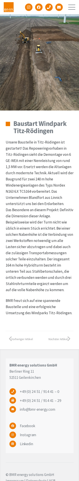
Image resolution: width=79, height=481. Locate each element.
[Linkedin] (14, 443)
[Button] (28, 7)
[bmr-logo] (9, 7)
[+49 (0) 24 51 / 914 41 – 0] (14, 391)
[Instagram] (14, 434)
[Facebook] (14, 425)
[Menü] (71, 7)
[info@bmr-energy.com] (14, 409)
